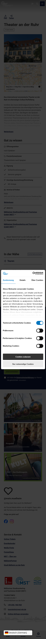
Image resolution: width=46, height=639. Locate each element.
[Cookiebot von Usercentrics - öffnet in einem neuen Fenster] (32, 273)
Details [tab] (23, 280)
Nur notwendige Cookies (23, 364)
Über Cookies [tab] (37, 280)
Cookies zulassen (23, 357)
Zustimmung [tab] (8, 280)
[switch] (39, 331)
